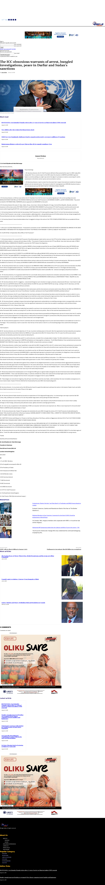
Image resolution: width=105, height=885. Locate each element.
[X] (15, 19)
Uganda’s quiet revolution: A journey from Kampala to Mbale (20, 579)
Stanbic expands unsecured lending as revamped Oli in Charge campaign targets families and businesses (12, 717)
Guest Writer (4, 72)
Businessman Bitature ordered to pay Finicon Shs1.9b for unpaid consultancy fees (27, 144)
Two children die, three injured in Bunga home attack (18, 130)
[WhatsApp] (72, 76)
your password (17, 46)
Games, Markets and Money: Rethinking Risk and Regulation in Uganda (23, 602)
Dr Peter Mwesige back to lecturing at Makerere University (12, 746)
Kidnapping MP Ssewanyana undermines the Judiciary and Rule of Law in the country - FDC (55, 527)
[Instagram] (11, 19)
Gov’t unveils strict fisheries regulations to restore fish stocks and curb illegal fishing (12, 737)
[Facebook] (9, 19)
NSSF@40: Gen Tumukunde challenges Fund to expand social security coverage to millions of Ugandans (33, 137)
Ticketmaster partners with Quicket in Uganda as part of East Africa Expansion (12, 727)
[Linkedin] (13, 19)
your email (16, 53)
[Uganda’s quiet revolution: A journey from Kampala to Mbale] (72, 589)
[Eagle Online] (98, 24)
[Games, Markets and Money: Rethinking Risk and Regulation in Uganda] (72, 612)
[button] (73, 28)
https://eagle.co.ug (40, 158)
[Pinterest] (67, 76)
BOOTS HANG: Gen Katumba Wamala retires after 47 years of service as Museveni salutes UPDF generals (34, 122)
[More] (78, 76)
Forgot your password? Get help (8, 49)
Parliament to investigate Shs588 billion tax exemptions (64, 549)
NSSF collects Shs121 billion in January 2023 (13, 549)
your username (17, 44)
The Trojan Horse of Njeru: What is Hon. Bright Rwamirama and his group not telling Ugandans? (28, 556)
